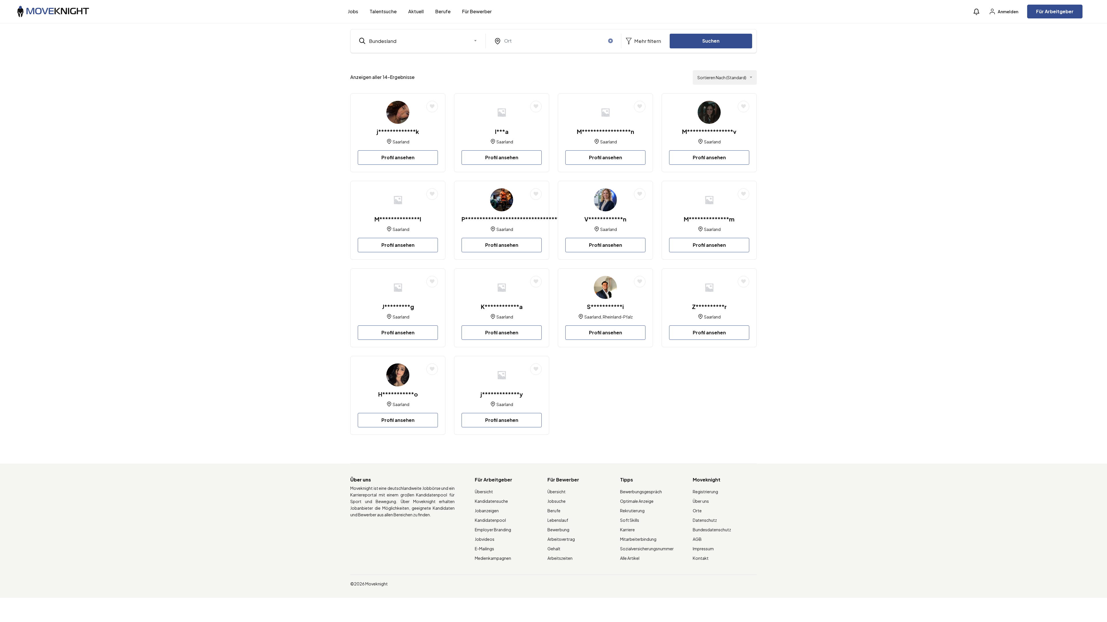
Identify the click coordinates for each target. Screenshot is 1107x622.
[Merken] (432, 106)
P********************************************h (528, 219)
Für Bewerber (477, 11)
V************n (605, 219)
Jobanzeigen (487, 510)
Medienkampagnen (493, 558)
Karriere (627, 529)
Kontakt (701, 558)
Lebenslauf (557, 520)
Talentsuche (383, 11)
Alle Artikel (629, 558)
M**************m (709, 219)
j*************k (398, 131)
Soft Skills (629, 520)
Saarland (401, 141)
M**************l (397, 219)
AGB (697, 539)
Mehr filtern (647, 41)
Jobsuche (556, 501)
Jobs (353, 11)
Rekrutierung (632, 510)
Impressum (703, 548)
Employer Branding (493, 529)
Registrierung (705, 491)
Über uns (701, 501)
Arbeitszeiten (560, 558)
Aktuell (416, 11)
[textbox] (414, 41)
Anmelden (1007, 11)
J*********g (398, 306)
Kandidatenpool (490, 520)
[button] (976, 11)
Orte (697, 510)
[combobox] (418, 41)
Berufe (443, 11)
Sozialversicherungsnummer (647, 548)
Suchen (711, 41)
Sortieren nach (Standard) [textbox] (721, 77)
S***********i (605, 306)
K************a (502, 306)
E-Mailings (484, 548)
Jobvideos (484, 539)
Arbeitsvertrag (561, 539)
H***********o (398, 394)
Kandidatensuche (491, 501)
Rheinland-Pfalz (618, 316)
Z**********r (709, 306)
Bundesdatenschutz (712, 529)
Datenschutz (705, 520)
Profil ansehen (398, 157)
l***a (502, 131)
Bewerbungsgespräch (641, 491)
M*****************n (605, 131)
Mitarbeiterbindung (638, 539)
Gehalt (553, 548)
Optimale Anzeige (637, 501)
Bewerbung (558, 529)
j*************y (502, 394)
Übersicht (484, 491)
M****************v (709, 131)
